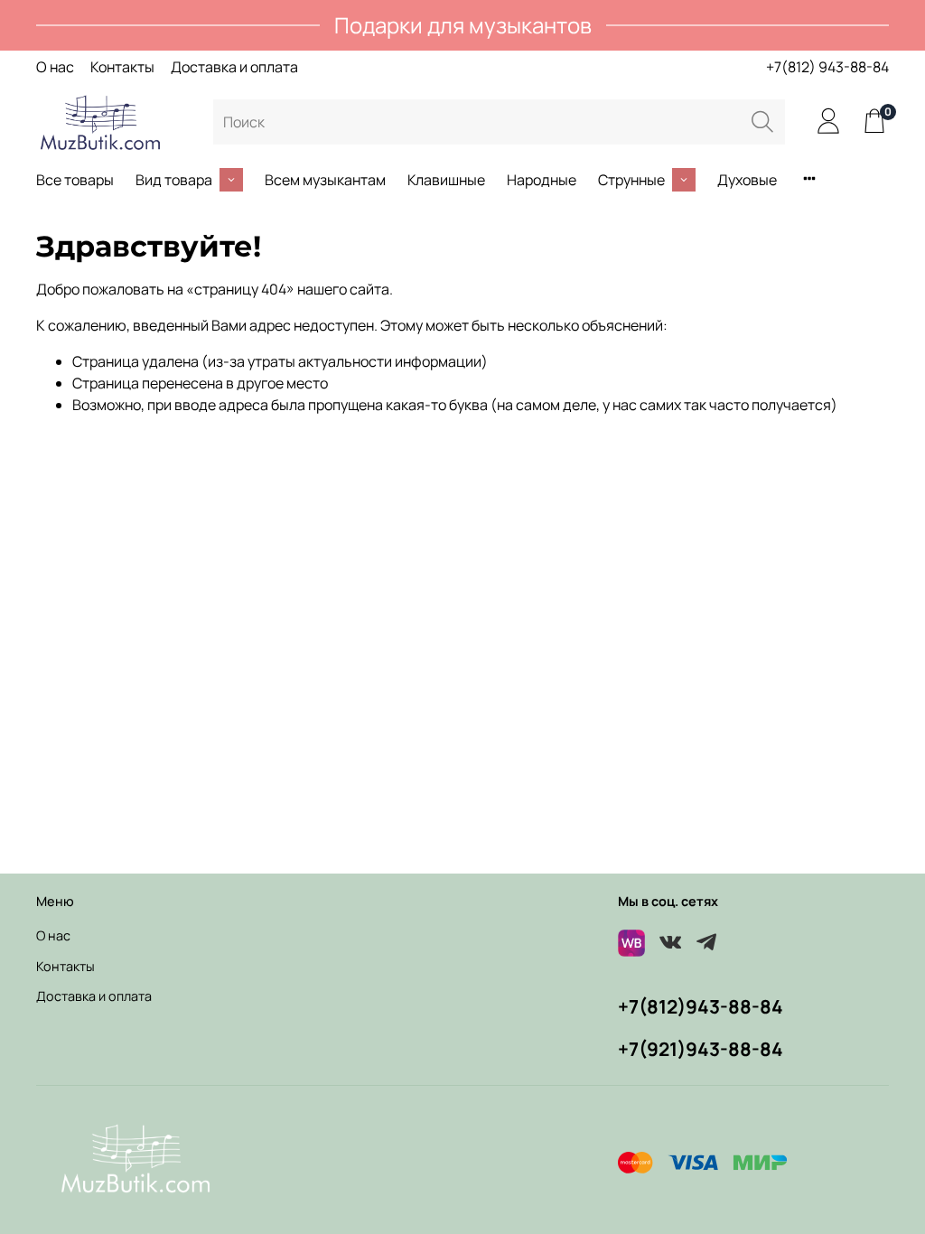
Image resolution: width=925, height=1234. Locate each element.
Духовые (747, 180)
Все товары (75, 180)
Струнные (631, 180)
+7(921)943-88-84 (700, 1048)
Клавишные (446, 180)
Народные (541, 180)
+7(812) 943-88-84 (827, 67)
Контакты (122, 67)
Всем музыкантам (325, 180)
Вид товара (173, 180)
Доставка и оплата (234, 67)
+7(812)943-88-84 (700, 1006)
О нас (55, 67)
